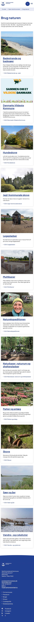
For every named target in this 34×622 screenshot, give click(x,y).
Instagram (8, 611)
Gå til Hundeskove (9, 162)
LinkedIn (7, 613)
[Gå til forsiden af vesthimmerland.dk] (12, 3)
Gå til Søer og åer (9, 502)
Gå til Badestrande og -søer (12, 73)
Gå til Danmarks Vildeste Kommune (14, 120)
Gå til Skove (7, 460)
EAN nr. (4, 586)
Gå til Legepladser (9, 244)
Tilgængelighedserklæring (9, 587)
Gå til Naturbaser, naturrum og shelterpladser (17, 376)
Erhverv (5, 599)
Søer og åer (9, 492)
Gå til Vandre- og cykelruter (12, 545)
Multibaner (9, 276)
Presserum (6, 594)
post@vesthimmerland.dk (9, 581)
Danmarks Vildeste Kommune (13, 107)
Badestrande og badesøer (12, 60)
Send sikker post (7, 582)
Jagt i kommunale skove (16, 195)
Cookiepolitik (7, 601)
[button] (32, 4)
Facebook (8, 608)
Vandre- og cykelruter (15, 535)
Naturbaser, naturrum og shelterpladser (16, 365)
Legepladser (10, 235)
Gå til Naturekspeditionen (11, 331)
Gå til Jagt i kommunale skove (13, 203)
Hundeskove (10, 152)
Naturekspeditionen (14, 319)
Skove (6, 451)
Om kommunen (7, 592)
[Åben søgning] (28, 4)
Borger (5, 597)
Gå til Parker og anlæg (10, 419)
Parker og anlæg (12, 409)
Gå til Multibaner (9, 287)
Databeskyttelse (8, 604)
